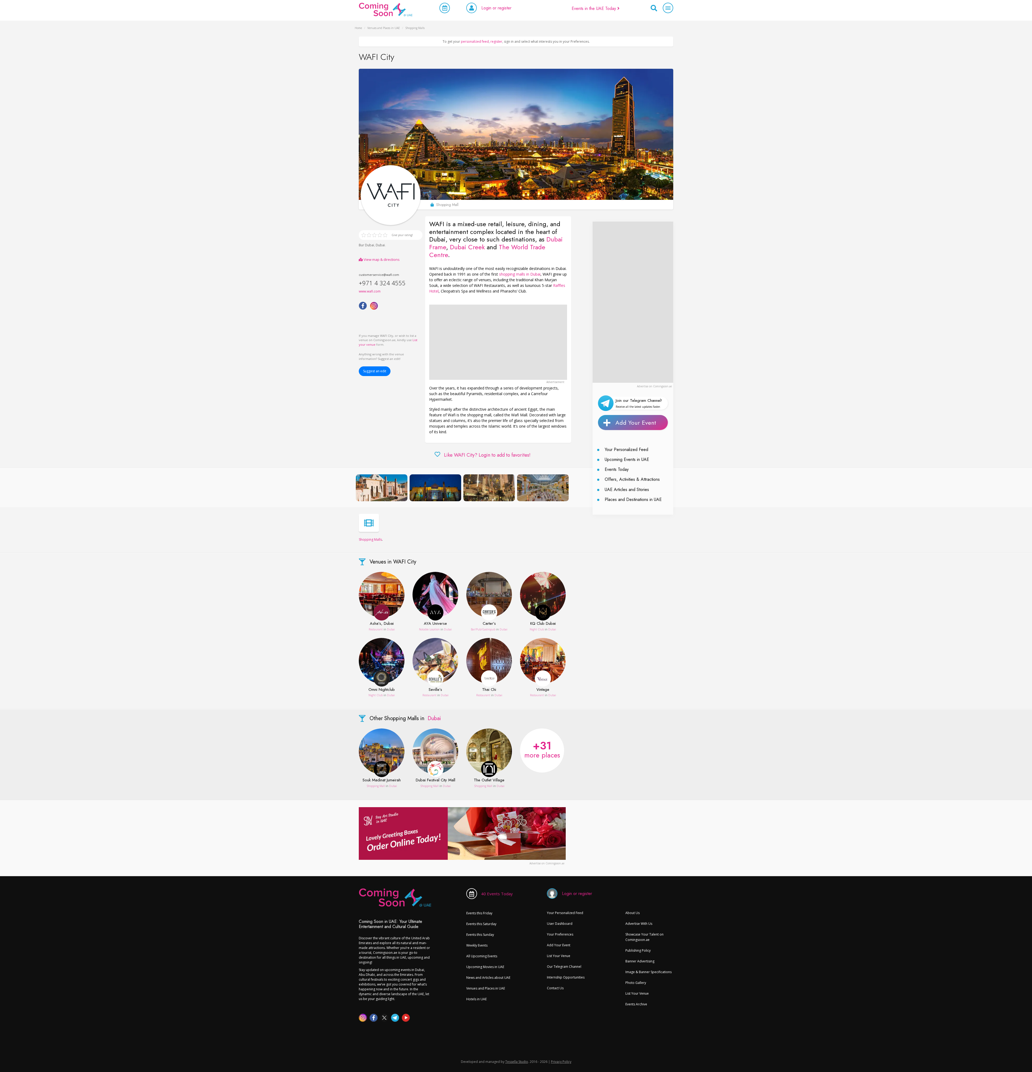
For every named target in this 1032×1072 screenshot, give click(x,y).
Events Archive (636, 1004)
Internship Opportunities (566, 977)
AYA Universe (435, 623)
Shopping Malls (370, 539)
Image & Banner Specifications (648, 972)
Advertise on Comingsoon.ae (654, 386)
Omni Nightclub (381, 689)
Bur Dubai (366, 245)
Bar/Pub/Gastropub (483, 629)
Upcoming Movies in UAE (485, 967)
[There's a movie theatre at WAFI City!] (369, 523)
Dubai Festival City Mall (435, 780)
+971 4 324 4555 (382, 283)
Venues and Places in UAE (485, 988)
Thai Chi (489, 689)
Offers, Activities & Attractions (632, 479)
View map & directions (381, 259)
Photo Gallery (635, 982)
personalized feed (475, 41)
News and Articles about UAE (488, 977)
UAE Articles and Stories (627, 489)
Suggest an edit (374, 371)
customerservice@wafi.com (379, 275)
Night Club (537, 629)
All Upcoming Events (481, 956)
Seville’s (435, 689)
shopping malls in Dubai (519, 274)
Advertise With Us (638, 923)
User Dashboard (559, 923)
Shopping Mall (376, 786)
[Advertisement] (498, 342)
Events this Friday (479, 913)
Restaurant (376, 629)
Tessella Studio (516, 1061)
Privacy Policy (561, 1061)
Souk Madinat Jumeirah (382, 780)
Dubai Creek (467, 247)
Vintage (542, 689)
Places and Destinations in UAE (633, 499)
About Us (632, 913)
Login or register (496, 8)
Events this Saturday (481, 924)
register (496, 41)
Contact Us (555, 988)
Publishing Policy (638, 950)
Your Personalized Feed (626, 449)
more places (542, 749)
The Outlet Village (489, 780)
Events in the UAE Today (594, 8)
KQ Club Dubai (543, 623)
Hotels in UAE (476, 999)
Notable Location (429, 629)
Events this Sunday (480, 934)
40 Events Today (497, 893)
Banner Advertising (639, 961)
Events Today (617, 469)
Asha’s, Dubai (382, 623)
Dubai (380, 245)
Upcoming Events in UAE (627, 459)
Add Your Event (635, 422)
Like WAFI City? (487, 455)
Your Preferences (560, 934)
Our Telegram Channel (564, 966)
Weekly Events (477, 945)
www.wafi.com (370, 291)
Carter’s (489, 623)
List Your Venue (558, 956)
